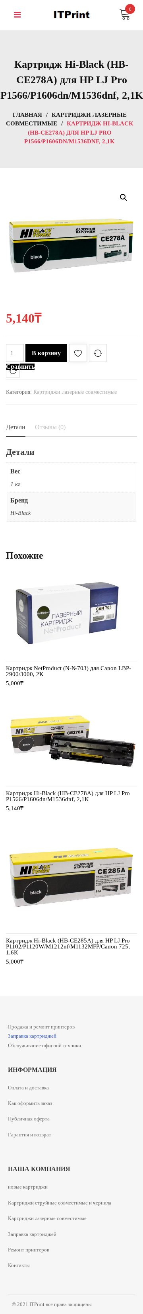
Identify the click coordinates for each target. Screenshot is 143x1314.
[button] (123, 197)
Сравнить (20, 367)
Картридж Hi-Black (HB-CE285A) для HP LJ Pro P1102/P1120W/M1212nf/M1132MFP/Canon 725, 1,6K (68, 947)
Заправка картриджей (32, 1036)
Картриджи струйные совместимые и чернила (59, 1203)
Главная (27, 114)
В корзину (46, 353)
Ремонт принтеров (28, 1250)
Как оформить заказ (30, 1103)
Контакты (19, 1265)
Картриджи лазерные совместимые (75, 392)
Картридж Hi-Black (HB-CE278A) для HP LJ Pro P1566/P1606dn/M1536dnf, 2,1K (68, 796)
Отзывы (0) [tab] (50, 427)
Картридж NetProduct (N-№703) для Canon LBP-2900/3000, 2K (68, 671)
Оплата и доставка (28, 1088)
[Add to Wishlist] (78, 354)
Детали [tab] (15, 427)
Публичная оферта (29, 1119)
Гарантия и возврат (29, 1135)
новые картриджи (28, 1187)
